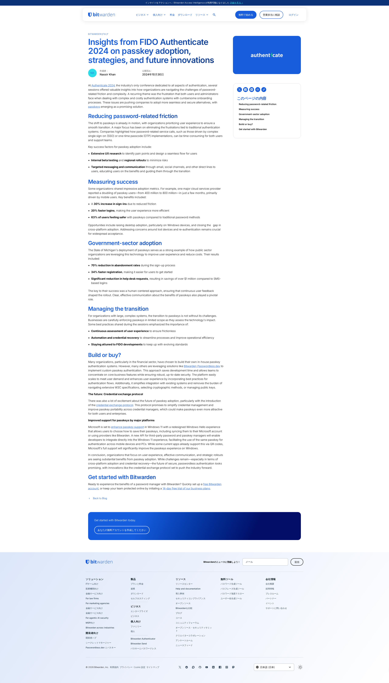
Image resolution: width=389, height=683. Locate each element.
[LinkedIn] (251, 89)
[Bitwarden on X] (179, 667)
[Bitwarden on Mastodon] (233, 667)
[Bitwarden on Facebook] (220, 667)
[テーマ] (300, 667)
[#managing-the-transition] (86, 308)
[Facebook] (245, 89)
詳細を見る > (236, 2)
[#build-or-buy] (86, 355)
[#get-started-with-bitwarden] (86, 477)
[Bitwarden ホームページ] (101, 15)
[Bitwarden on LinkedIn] (213, 667)
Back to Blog (100, 498)
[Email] (257, 89)
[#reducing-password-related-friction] (86, 116)
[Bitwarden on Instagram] (226, 667)
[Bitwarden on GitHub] (200, 667)
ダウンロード (185, 14)
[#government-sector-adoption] (86, 243)
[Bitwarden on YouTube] (206, 667)
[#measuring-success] (86, 181)
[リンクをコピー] (263, 89)
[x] (239, 89)
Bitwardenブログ (98, 34)
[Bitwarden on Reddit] (186, 667)
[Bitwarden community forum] (193, 667)
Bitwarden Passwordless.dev (202, 366)
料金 (172, 14)
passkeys (94, 106)
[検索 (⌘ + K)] (214, 15)
